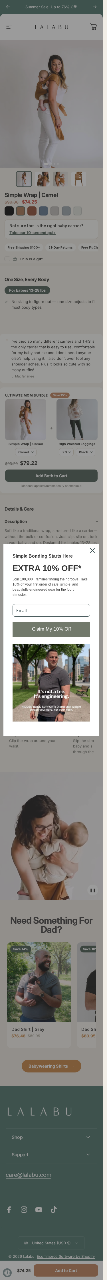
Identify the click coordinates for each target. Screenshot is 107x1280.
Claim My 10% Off (51, 629)
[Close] (92, 550)
